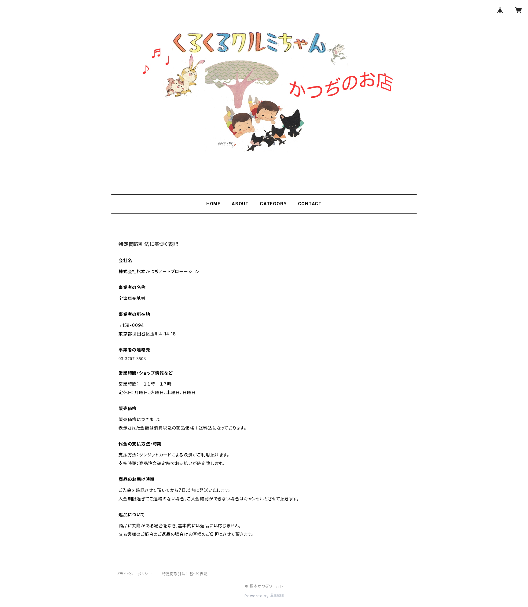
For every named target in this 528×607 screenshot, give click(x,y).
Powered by (257, 596)
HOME (213, 203)
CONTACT (310, 203)
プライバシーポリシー (134, 574)
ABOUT (240, 203)
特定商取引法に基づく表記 (185, 574)
